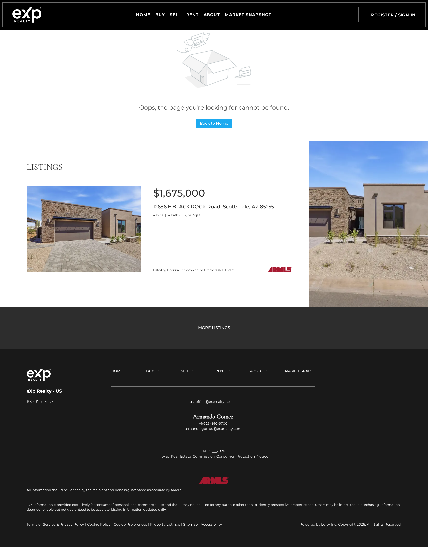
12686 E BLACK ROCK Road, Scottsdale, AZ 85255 (213, 207)
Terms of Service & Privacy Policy (55, 524)
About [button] (212, 14)
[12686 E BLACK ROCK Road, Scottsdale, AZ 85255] (84, 271)
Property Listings (165, 524)
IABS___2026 (214, 451)
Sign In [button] (407, 15)
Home (143, 14)
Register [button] (382, 15)
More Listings (214, 327)
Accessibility (211, 524)
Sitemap (190, 524)
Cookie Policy (99, 524)
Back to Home (214, 123)
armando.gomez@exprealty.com (213, 428)
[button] (26, 15)
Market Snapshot (248, 14)
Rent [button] (192, 14)
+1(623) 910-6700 (213, 423)
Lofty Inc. (329, 524)
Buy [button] (160, 14)
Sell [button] (175, 14)
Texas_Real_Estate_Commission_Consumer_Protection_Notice (214, 456)
